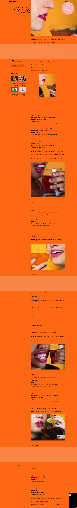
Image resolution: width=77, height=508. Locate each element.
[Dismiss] (75, 494)
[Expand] (69, 494)
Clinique (32, 64)
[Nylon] (13, 1)
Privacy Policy (15, 70)
